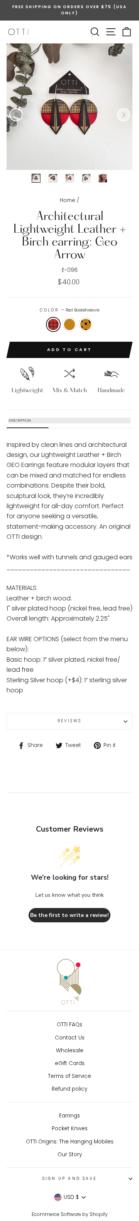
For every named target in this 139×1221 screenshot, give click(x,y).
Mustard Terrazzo (85, 325)
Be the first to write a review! (69, 915)
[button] (15, 114)
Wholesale (69, 1050)
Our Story (70, 1154)
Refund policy (69, 1089)
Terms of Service (69, 1076)
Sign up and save (69, 1178)
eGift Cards (70, 1063)
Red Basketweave (53, 325)
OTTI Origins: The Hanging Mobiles (70, 1141)
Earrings (69, 1115)
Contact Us (70, 1037)
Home (67, 200)
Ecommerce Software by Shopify (70, 1214)
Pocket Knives (70, 1128)
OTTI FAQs (69, 1024)
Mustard (69, 325)
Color (69, 310)
